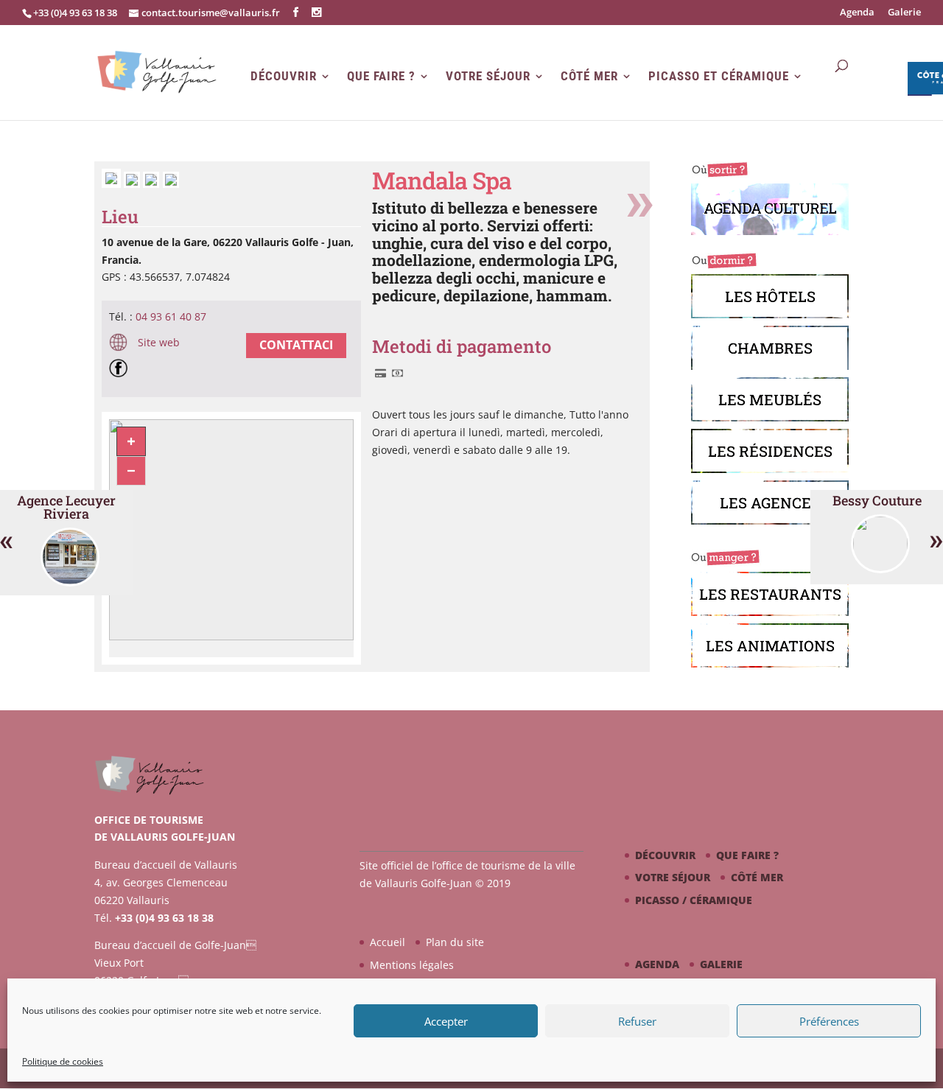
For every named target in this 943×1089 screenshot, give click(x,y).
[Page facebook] (122, 370)
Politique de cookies (62, 1061)
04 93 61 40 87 (171, 316)
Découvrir (283, 76)
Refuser (637, 1021)
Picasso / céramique (693, 900)
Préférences (829, 1021)
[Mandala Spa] (113, 184)
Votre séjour (488, 76)
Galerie (904, 12)
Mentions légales (412, 965)
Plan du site (455, 942)
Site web (157, 342)
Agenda (857, 12)
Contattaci (296, 345)
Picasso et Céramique (718, 76)
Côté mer (589, 76)
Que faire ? (381, 76)
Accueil (387, 942)
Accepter (446, 1021)
